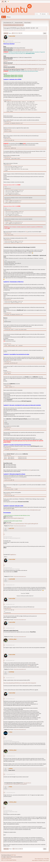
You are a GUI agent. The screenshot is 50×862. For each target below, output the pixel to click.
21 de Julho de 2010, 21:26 (7, 810)
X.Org (26, 231)
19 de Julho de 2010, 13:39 (10, 584)
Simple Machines (12, 860)
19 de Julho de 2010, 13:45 (10, 604)
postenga (11, 671)
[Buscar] (40, 14)
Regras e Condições (38, 860)
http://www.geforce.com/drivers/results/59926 (23, 49)
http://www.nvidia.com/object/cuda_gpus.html (34, 69)
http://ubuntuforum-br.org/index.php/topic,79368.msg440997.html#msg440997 (17, 783)
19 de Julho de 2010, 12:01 (7, 567)
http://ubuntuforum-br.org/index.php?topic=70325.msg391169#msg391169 (22, 523)
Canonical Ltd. (8, 858)
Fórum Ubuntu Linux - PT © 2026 (42, 858)
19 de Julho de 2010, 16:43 (10, 698)
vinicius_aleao (12, 639)
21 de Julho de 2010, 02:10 (7, 740)
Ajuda (33, 860)
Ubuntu (3, 858)
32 (19, 33)
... (17, 33)
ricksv (10, 732)
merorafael (12, 36)
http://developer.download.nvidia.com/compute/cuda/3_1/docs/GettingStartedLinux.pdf (21, 509)
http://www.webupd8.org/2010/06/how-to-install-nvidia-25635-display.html (19, 682)
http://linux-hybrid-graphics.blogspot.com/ (15, 518)
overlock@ (12, 579)
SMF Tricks (13, 855)
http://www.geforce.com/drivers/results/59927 (23, 50)
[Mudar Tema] (8, 1)
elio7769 (11, 528)
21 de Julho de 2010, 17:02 (10, 774)
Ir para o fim (6, 33)
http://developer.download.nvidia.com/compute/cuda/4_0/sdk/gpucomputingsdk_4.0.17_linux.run (23, 68)
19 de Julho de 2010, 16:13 (10, 677)
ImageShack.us (13, 554)
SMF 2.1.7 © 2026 (5, 860)
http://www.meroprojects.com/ (20, 525)
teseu (10, 786)
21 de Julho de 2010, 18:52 (10, 792)
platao (11, 768)
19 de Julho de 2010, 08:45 (7, 536)
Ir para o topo (6, 848)
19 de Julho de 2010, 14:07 (10, 660)
